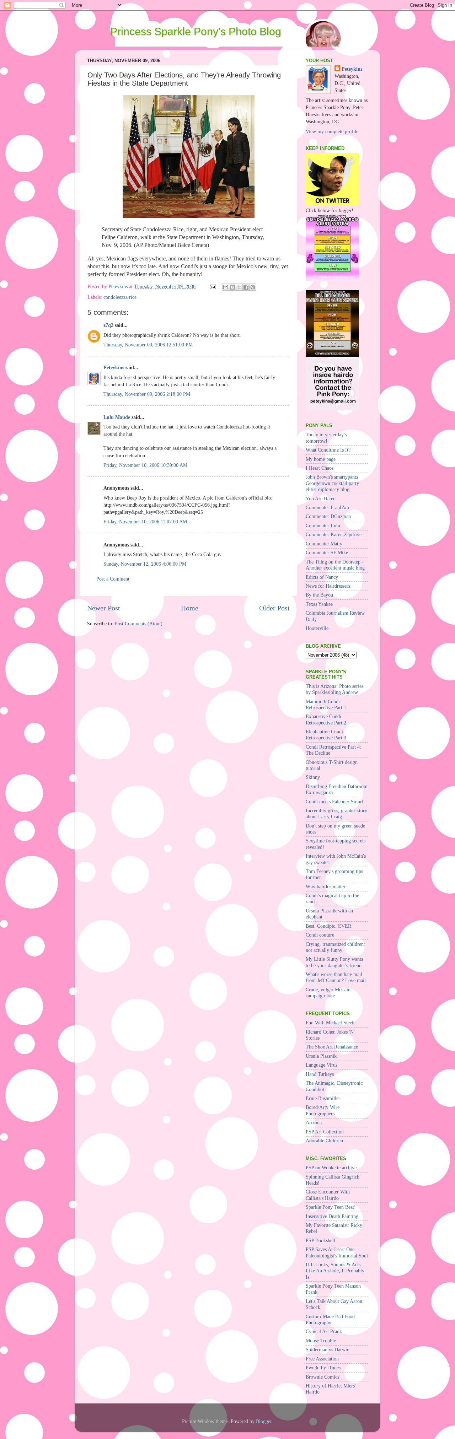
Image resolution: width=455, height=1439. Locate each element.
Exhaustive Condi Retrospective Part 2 (326, 719)
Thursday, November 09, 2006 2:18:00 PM (146, 394)
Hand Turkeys (320, 1074)
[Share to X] (239, 287)
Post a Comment (112, 579)
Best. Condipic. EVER (328, 926)
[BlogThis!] (232, 287)
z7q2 (108, 325)
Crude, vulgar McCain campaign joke (328, 992)
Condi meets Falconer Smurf (335, 801)
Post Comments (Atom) (138, 623)
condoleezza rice (119, 297)
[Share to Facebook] (246, 287)
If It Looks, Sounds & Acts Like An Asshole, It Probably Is (335, 1271)
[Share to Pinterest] (252, 287)
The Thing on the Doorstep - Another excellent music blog (335, 565)
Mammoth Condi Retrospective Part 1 (326, 704)
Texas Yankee (319, 604)
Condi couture (320, 935)
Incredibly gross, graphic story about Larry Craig (336, 813)
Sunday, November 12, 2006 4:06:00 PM (144, 564)
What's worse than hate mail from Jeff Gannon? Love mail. (336, 977)
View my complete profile (332, 131)
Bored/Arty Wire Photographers (322, 1110)
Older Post (274, 608)
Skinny (313, 777)
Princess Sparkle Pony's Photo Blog (195, 31)
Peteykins (113, 367)
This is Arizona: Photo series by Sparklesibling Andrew (334, 689)
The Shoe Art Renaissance (332, 1047)
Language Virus (321, 1065)
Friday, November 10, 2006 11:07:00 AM (145, 521)
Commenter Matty (324, 543)
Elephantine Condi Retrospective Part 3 (326, 734)
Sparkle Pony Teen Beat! (331, 1207)
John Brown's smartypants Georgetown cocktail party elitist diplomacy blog (332, 483)
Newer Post (103, 608)
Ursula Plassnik (321, 1056)
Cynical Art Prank (324, 1331)
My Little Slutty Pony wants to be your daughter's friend (334, 962)
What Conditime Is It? (328, 450)
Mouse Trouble (321, 1340)
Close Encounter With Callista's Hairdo (328, 1195)
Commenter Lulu (323, 525)
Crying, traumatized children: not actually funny (335, 947)
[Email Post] (212, 286)
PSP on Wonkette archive (331, 1167)
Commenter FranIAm (327, 507)
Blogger (264, 1421)
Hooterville (317, 628)
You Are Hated (321, 498)
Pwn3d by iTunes (323, 1367)
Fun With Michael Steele (330, 1022)
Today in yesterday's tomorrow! (326, 437)
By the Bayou (319, 595)
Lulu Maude (116, 417)
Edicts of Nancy (322, 577)
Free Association (322, 1359)
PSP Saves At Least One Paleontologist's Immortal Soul (337, 1252)
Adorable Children (324, 1140)
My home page (321, 459)
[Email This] (225, 287)
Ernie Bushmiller (323, 1098)
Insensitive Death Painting (332, 1216)
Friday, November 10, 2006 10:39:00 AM (145, 465)
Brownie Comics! (323, 1377)
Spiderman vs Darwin (327, 1349)
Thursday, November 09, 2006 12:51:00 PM (148, 344)
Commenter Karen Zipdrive (334, 534)
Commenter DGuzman (328, 516)
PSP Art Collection (325, 1132)
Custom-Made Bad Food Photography (330, 1319)
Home (189, 608)
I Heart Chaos (319, 468)
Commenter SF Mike (327, 552)
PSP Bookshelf (321, 1240)
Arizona (314, 1122)
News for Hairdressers (328, 586)
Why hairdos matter (326, 886)
